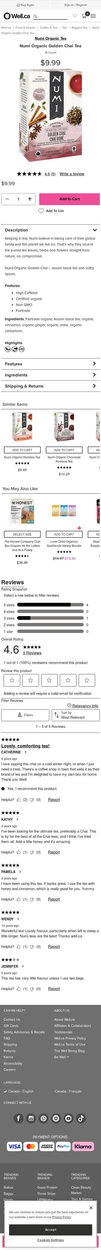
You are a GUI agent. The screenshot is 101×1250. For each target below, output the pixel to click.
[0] (83, 16)
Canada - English (21, 1091)
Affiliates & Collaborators (72, 1025)
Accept (50, 1229)
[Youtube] (68, 1118)
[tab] (50, 229)
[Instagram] (31, 1118)
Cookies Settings (50, 1240)
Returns (10, 1051)
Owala (8, 1199)
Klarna (8, 1057)
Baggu (8, 1193)
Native (8, 1187)
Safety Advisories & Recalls (24, 1032)
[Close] (91, 1207)
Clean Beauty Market (81, 1190)
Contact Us (12, 1019)
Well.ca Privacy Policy (70, 1038)
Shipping (10, 1044)
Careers (10, 1069)
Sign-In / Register (75, 4)
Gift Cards (11, 1025)
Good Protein (47, 1187)
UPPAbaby (45, 1199)
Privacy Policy (61, 1217)
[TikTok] (81, 1118)
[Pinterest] (43, 1118)
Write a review (72, 174)
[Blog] (56, 1118)
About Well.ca (64, 1019)
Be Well (61, 1057)
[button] (7, 199)
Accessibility (13, 1063)
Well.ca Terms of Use (70, 1044)
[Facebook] (18, 1118)
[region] (50, 1224)
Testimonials (63, 1032)
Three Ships (46, 1193)
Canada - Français (68, 1091)
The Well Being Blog (69, 1051)
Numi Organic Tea (50, 38)
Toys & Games (82, 1199)
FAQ (7, 1038)
